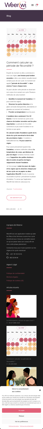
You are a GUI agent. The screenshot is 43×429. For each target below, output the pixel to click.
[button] (40, 390)
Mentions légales (12, 277)
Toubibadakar (17, 189)
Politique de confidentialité (26, 426)
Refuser (21, 416)
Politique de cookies (14, 426)
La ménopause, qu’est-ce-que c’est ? (20, 320)
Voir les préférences (21, 421)
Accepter (21, 410)
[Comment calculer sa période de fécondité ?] (21, 42)
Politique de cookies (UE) (15, 281)
